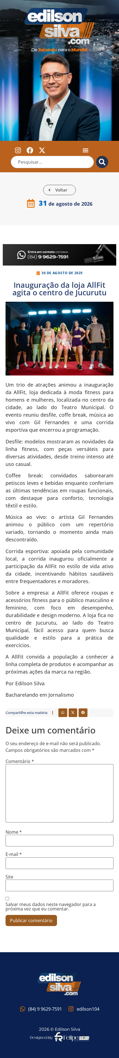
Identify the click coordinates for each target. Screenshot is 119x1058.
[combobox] (52, 162)
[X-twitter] (42, 150)
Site (9, 877)
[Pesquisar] (102, 162)
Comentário (20, 761)
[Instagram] (18, 150)
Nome (14, 832)
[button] (85, 150)
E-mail (14, 854)
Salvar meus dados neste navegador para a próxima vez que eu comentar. (51, 906)
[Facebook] (30, 150)
